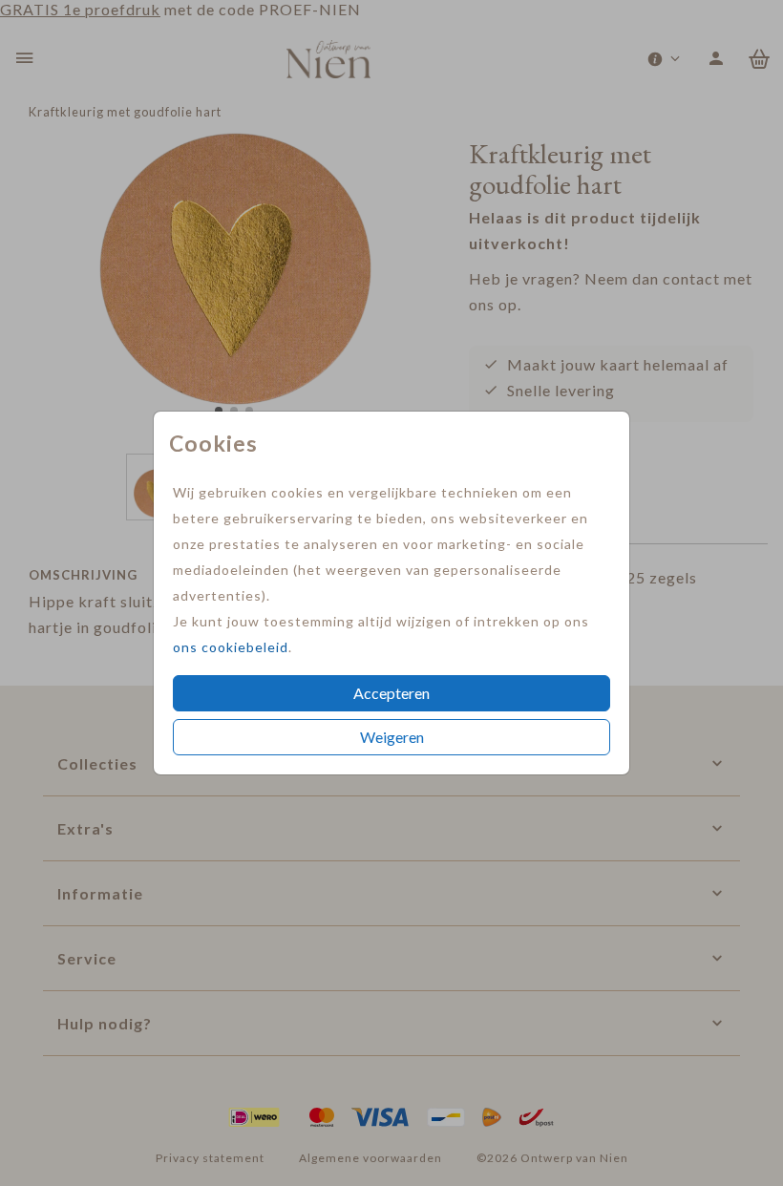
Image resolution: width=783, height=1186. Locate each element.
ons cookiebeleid (230, 647)
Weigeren (392, 737)
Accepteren (391, 693)
